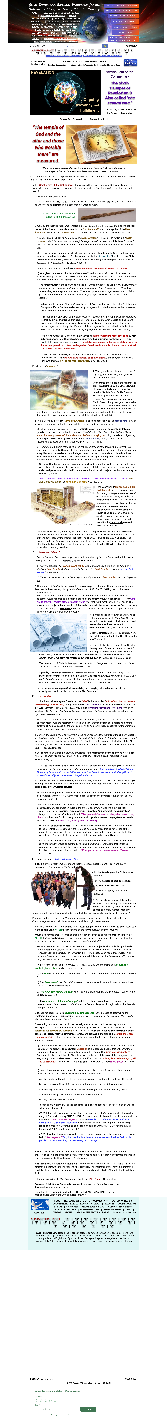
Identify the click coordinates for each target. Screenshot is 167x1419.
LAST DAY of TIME (95, 1192)
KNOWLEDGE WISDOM (93, 1206)
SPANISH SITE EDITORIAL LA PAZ (93, 1212)
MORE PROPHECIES (122, 1201)
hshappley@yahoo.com (75, 1158)
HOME (34, 13)
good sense (83, 360)
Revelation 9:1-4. (43, 1184)
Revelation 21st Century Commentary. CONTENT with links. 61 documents (84, 55)
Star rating (38, 1396)
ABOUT (35, 38)
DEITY (54, 33)
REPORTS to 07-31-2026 (66, 41)
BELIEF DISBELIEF (112, 1209)
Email (37, 1405)
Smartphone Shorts (42, 41)
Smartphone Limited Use (124, 1212)
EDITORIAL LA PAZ (70, 61)
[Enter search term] (104, 46)
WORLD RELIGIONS (90, 1209)
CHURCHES (53, 21)
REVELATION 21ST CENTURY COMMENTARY (86, 1201)
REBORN (109, 1204)
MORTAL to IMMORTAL (65, 1209)
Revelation (50, 1179)
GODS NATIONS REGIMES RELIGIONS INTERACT (77, 1204)
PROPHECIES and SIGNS (53, 15)
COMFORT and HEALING (120, 1206)
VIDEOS (73, 36)
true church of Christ (118, 614)
